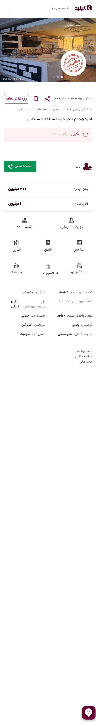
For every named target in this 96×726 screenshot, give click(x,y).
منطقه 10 (41, 109)
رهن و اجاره (73, 109)
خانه (89, 109)
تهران (56, 109)
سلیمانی (23, 109)
